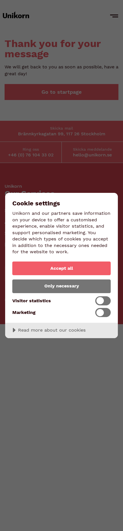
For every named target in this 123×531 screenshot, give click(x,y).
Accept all (61, 268)
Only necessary (61, 286)
